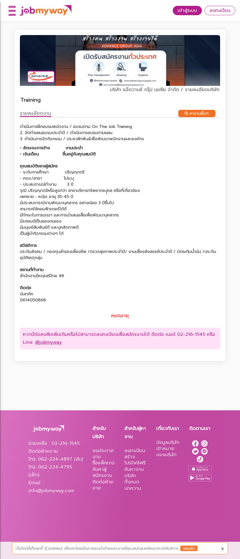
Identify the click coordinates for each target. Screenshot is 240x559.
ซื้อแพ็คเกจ (103, 462)
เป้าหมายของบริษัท (166, 451)
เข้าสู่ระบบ (187, 10)
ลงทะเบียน (220, 10)
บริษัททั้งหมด (131, 478)
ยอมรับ (189, 548)
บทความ (132, 488)
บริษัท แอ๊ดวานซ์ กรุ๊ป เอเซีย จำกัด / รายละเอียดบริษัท (165, 89)
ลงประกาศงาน (103, 453)
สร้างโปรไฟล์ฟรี (134, 459)
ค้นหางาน (134, 469)
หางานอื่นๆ (198, 113)
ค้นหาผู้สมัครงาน (102, 472)
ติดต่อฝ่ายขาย (103, 485)
